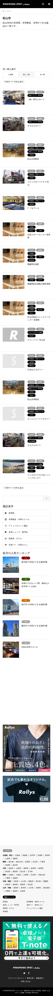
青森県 (25, 855)
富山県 (22, 871)
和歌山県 (41, 875)
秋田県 (47, 855)
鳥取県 (7, 884)
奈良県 (33, 875)
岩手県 (32, 855)
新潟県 (7, 871)
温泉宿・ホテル (15, 538)
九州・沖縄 (7, 888)
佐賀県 (22, 891)
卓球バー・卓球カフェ (18, 544)
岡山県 (30, 884)
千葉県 (42, 862)
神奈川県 (19, 862)
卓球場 (5, 911)
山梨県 (18, 868)
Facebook (29, 973)
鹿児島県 (46, 888)
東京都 (11, 862)
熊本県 (23, 888)
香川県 (38, 881)
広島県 (15, 881)
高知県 (15, 884)
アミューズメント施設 (18, 525)
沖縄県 (7, 891)
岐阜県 (33, 868)
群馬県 (27, 862)
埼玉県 (35, 862)
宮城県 (40, 855)
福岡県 (15, 891)
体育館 (11, 513)
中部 (4, 868)
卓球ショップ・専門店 (18, 532)
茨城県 (7, 865)
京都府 (11, 875)
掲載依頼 (39, 978)
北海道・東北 (8, 855)
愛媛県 (45, 881)
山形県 (7, 858)
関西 (4, 875)
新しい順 (26, 74)
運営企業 (30, 978)
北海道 (17, 855)
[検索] (43, 4)
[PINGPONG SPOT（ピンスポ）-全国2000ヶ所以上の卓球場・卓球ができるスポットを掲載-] (16, 4)
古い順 (42, 74)
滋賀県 (15, 878)
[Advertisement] (26, 48)
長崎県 (15, 888)
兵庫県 (26, 875)
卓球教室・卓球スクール (19, 519)
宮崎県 (38, 888)
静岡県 (40, 868)
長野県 (26, 868)
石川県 (30, 871)
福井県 (11, 868)
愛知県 (15, 871)
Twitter (24, 973)
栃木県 (15, 865)
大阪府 (18, 875)
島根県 (22, 884)
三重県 (7, 878)
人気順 (10, 74)
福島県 (15, 858)
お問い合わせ (26, 981)
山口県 (23, 881)
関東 (4, 862)
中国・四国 (7, 881)
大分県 (30, 888)
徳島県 (30, 881)
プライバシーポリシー (16, 978)
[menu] (49, 4)
